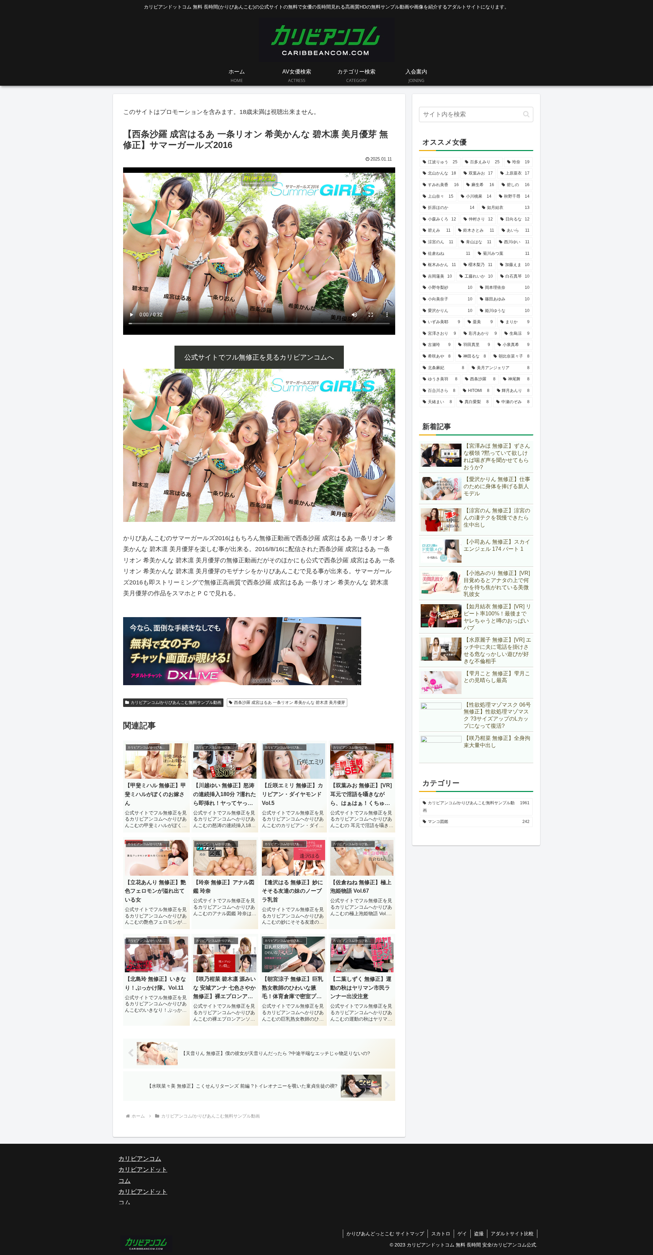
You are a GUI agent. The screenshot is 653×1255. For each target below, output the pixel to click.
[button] (526, 114)
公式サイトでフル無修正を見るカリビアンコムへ (259, 357)
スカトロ (440, 1233)
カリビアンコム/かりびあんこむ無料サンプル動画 (176, 702)
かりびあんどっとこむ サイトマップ (385, 1233)
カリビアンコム (139, 1158)
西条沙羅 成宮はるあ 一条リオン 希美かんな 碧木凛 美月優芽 (289, 702)
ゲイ (462, 1233)
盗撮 (479, 1233)
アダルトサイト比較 (512, 1233)
